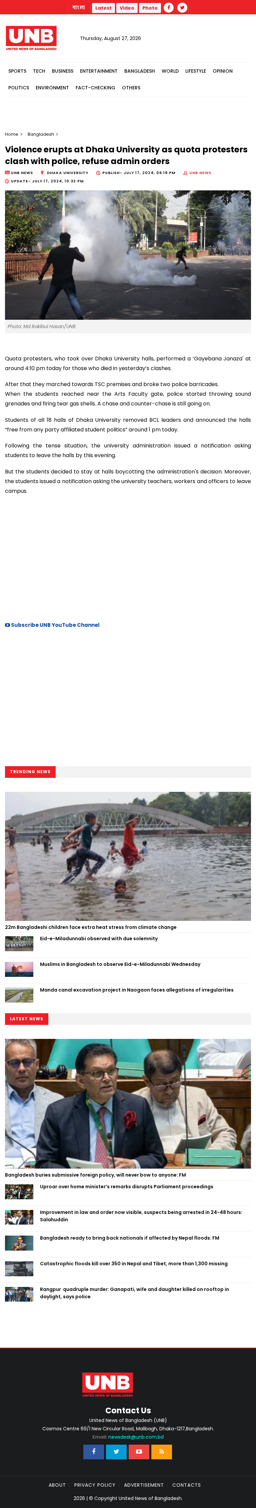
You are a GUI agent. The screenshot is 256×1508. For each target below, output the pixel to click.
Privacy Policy (95, 1485)
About (57, 1485)
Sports (17, 71)
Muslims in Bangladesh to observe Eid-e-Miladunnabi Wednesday (120, 964)
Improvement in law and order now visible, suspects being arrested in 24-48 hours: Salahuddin (141, 1216)
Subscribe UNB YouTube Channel (55, 624)
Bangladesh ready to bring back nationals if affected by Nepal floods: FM (129, 1238)
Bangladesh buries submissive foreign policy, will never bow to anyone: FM (95, 1175)
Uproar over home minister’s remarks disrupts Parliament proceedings (126, 1186)
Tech (39, 71)
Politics (18, 87)
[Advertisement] (128, 557)
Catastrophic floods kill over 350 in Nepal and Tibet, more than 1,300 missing (134, 1263)
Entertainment (99, 71)
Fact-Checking (95, 87)
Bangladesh (139, 71)
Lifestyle (195, 71)
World (170, 71)
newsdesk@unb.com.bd (128, 1437)
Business (62, 71)
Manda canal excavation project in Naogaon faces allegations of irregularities (137, 990)
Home (11, 134)
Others (131, 87)
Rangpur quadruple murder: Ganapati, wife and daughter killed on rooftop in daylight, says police (134, 1293)
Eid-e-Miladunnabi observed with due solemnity (99, 938)
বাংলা (79, 7)
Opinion (223, 71)
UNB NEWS (200, 172)
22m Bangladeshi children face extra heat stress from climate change (91, 927)
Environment (52, 87)
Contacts (186, 1485)
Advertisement (144, 1485)
